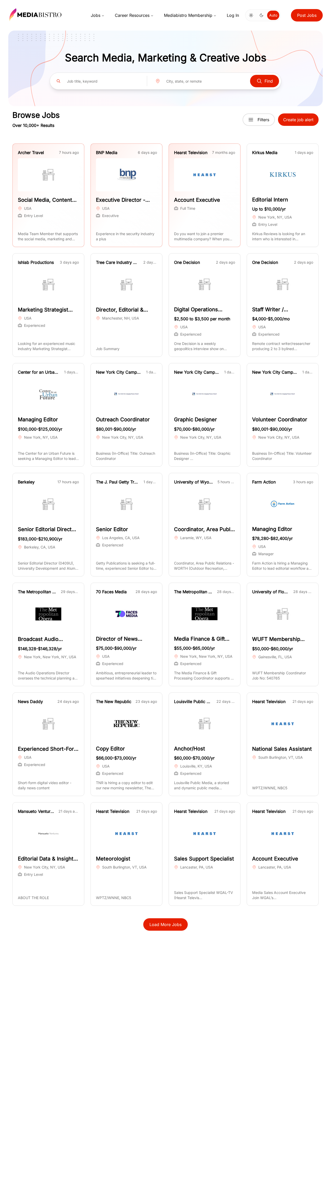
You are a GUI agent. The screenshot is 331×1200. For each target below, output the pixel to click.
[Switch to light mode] (251, 15)
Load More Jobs (165, 924)
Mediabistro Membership (188, 15)
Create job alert (298, 119)
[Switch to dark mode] (261, 15)
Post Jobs (307, 15)
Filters (263, 119)
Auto (273, 15)
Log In (233, 15)
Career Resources (132, 15)
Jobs (95, 15)
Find (269, 81)
